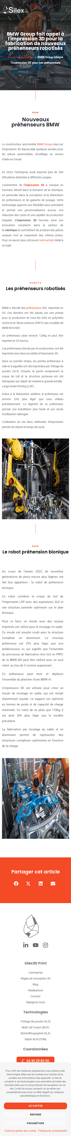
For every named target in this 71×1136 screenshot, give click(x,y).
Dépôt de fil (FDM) (36, 1039)
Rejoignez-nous (35, 1002)
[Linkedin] (25, 945)
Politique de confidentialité (52, 1130)
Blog (35, 984)
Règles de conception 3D (35, 978)
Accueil (13, 57)
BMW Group (44, 144)
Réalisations (35, 990)
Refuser (35, 1114)
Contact (35, 996)
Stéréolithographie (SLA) (35, 1033)
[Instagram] (45, 945)
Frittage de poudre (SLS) (35, 1021)
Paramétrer (35, 1123)
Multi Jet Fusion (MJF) (35, 1027)
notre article (46, 240)
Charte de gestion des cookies (20, 1130)
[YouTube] (35, 945)
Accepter (36, 1106)
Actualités (27, 57)
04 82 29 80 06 (37, 1061)
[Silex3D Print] (15, 10)
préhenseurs (33, 307)
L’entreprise (36, 972)
